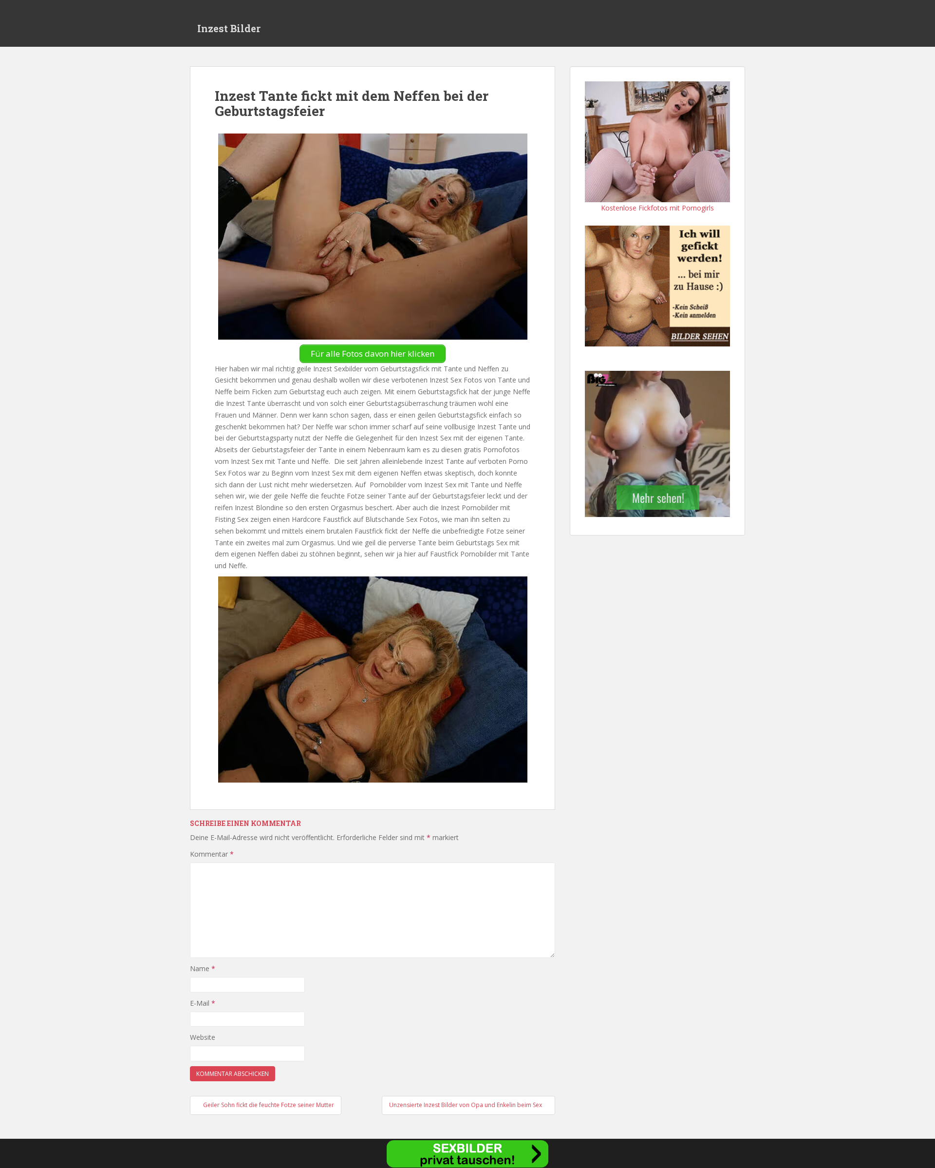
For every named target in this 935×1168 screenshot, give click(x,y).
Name (202, 968)
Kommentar (212, 854)
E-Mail (202, 1003)
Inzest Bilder (229, 28)
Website (202, 1037)
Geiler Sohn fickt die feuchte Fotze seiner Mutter (268, 1105)
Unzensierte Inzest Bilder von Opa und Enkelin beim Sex (466, 1105)
